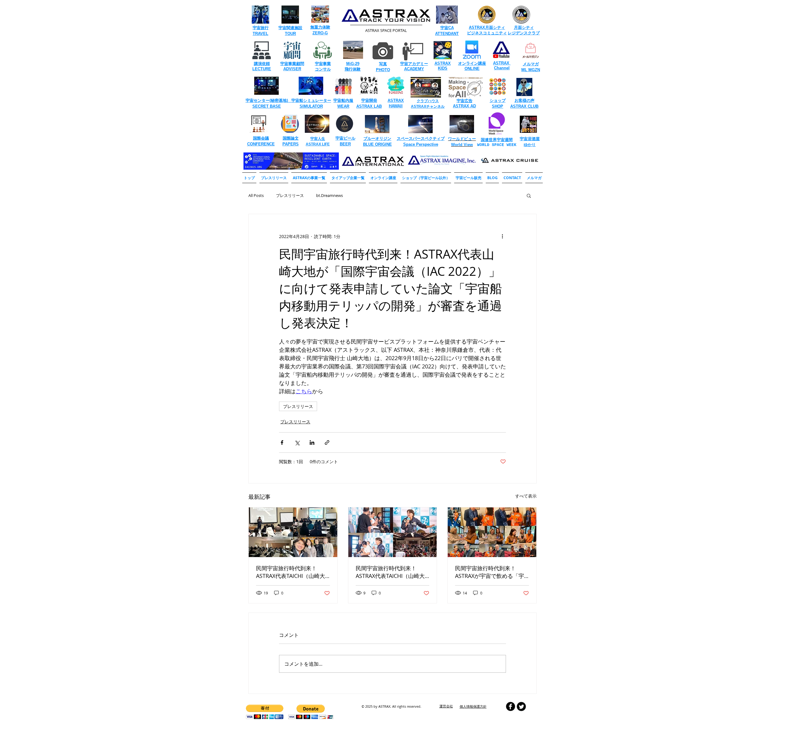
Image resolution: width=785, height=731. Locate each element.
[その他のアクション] (502, 236)
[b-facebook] (510, 706)
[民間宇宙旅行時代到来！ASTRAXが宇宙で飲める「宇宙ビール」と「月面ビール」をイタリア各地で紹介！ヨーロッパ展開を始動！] (492, 532)
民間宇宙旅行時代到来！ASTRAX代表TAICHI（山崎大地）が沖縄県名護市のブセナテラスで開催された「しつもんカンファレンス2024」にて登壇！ (392, 572)
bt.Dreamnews (329, 195)
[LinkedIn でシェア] (312, 442)
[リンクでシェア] (327, 442)
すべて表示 (526, 496)
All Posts (256, 195)
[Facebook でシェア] (282, 442)
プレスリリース (290, 195)
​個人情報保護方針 (473, 706)
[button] (309, 177)
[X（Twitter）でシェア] (297, 442)
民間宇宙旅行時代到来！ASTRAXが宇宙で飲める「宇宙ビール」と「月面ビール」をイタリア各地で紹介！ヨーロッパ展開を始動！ (491, 572)
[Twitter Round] (521, 706)
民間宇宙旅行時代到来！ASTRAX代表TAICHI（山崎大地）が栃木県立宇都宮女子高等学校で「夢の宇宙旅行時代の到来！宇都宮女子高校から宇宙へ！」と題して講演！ (292, 572)
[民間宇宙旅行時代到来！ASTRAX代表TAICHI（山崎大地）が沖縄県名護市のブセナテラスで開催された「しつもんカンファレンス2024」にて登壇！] (392, 532)
